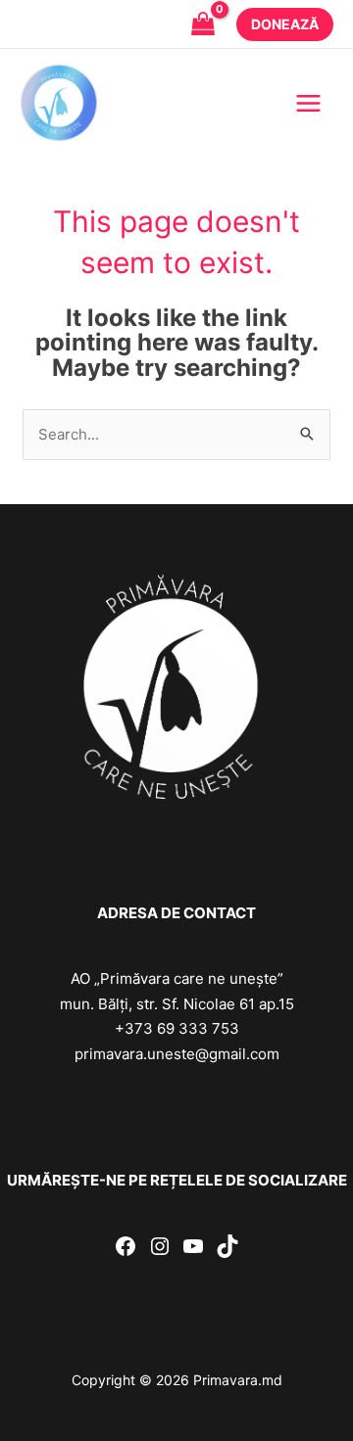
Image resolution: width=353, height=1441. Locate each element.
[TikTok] (227, 1246)
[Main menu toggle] (307, 102)
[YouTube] (193, 1246)
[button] (284, 24)
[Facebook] (125, 1246)
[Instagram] (160, 1246)
